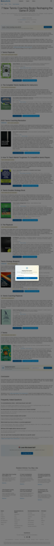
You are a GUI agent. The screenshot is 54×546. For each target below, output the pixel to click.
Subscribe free (26, 278)
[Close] (37, 266)
